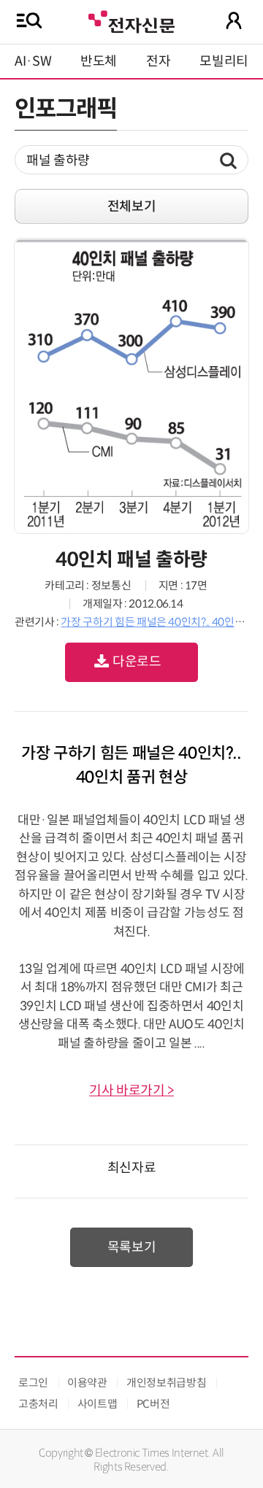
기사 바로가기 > (131, 1090)
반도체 (98, 61)
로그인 (33, 1383)
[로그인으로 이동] (233, 20)
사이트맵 (97, 1404)
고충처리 (38, 1404)
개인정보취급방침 (166, 1383)
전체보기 (131, 206)
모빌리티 (223, 61)
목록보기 (131, 1247)
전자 (158, 61)
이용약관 (87, 1383)
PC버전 (153, 1404)
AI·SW (33, 61)
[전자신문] (131, 20)
